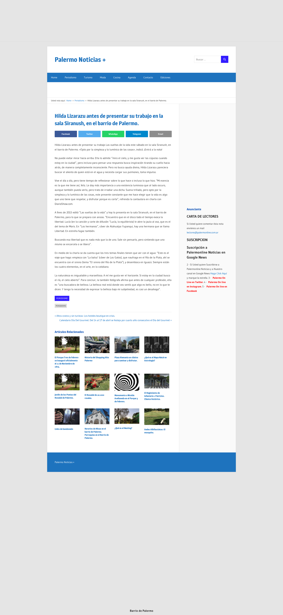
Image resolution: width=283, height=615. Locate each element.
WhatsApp (113, 134)
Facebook (66, 134)
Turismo (88, 77)
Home (54, 77)
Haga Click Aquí (218, 273)
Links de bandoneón (64, 429)
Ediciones (165, 77)
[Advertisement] (141, 20)
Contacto (148, 77)
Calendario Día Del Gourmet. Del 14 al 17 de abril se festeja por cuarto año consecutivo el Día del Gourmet (114, 320)
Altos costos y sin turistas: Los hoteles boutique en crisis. (85, 315)
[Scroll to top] (278, 610)
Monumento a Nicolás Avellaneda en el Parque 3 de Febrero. (126, 398)
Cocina (116, 77)
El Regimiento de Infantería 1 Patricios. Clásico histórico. (154, 395)
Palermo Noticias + (80, 59)
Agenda (132, 77)
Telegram (137, 134)
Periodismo (70, 77)
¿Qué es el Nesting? (123, 428)
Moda (103, 77)
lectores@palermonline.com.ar (202, 232)
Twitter (89, 134)
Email (160, 134)
